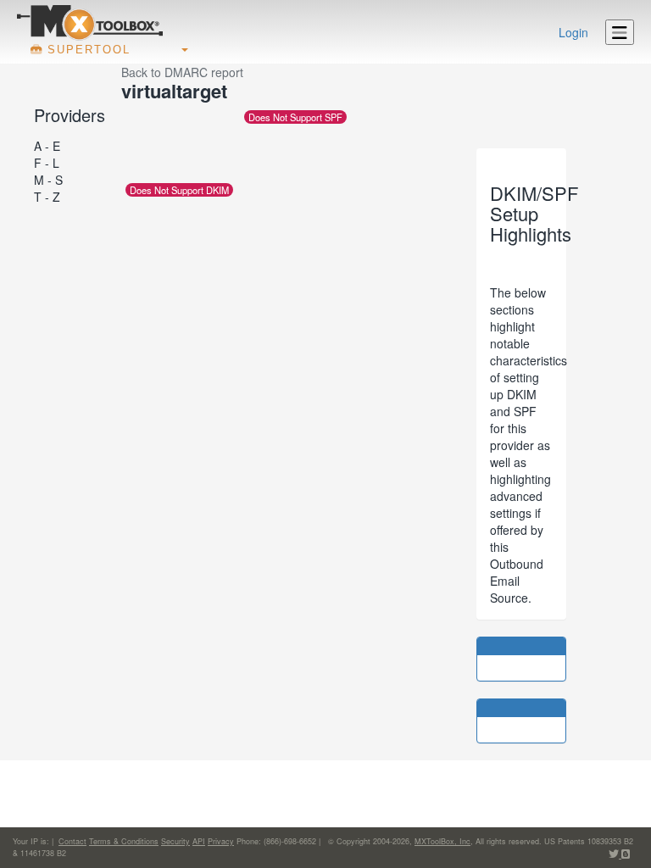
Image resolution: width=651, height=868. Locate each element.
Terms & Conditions (124, 841)
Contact (72, 841)
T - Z (47, 196)
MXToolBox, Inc (442, 841)
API (198, 841)
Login (573, 32)
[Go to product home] (90, 22)
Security (175, 841)
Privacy (221, 841)
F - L (46, 162)
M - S (48, 179)
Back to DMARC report (182, 72)
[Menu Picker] (619, 32)
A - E (47, 145)
